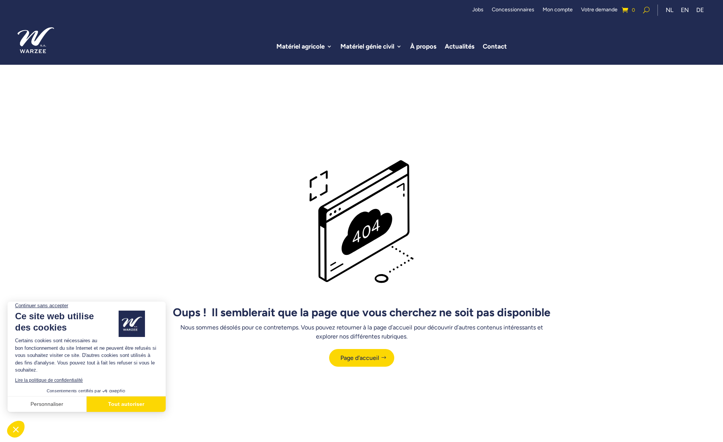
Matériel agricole (300, 46)
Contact (495, 46)
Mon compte (558, 10)
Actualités (459, 46)
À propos (423, 46)
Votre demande (599, 10)
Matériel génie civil (367, 46)
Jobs (478, 10)
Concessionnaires (513, 10)
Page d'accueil (359, 357)
